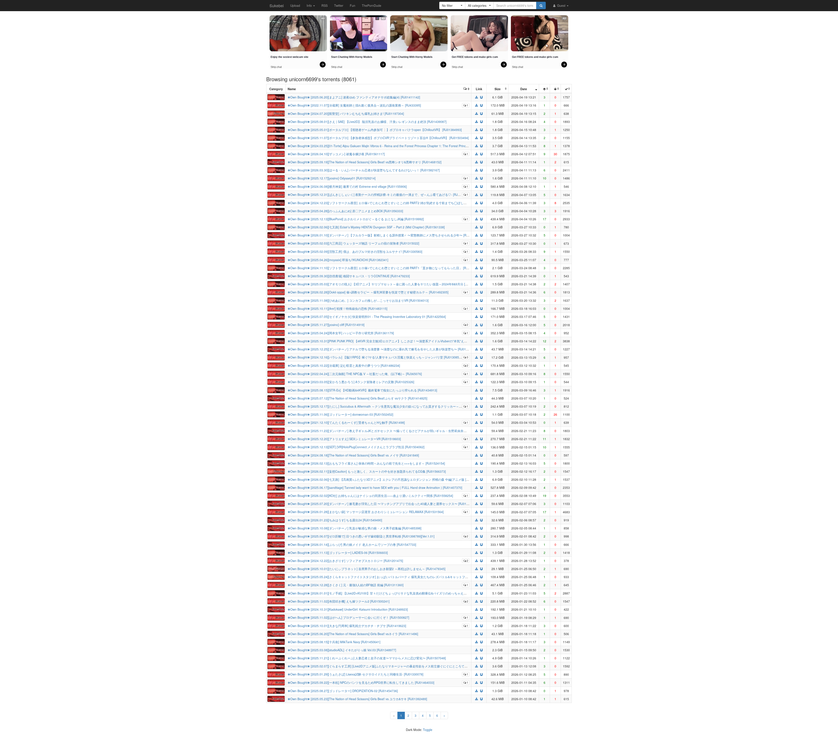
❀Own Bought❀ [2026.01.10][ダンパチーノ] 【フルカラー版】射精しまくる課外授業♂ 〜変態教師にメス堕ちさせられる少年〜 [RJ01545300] (385, 235)
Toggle (427, 729)
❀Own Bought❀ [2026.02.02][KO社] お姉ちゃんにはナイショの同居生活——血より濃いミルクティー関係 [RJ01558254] (370, 495)
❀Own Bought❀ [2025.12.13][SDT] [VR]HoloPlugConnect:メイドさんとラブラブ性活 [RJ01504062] (356, 447)
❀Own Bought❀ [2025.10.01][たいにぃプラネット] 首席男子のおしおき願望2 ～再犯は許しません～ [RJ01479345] (366, 569)
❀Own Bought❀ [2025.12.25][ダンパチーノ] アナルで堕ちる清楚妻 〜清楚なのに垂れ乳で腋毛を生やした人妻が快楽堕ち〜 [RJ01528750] (382, 349)
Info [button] (310, 5)
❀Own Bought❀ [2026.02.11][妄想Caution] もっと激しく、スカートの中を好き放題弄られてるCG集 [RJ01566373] (367, 471)
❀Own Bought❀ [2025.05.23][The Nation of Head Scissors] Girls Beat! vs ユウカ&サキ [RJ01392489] (357, 699)
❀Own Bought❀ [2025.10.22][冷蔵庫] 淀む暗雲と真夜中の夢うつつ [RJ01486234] (344, 365)
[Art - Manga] (276, 568)
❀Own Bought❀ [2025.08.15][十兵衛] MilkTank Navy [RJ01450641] (334, 642)
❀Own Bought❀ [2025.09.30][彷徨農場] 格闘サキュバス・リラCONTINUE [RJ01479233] (349, 276)
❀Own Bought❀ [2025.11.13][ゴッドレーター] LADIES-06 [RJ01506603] (338, 552)
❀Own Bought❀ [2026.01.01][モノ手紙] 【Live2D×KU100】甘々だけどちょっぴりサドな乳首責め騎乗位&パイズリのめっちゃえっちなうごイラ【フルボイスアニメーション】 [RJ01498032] (418, 593)
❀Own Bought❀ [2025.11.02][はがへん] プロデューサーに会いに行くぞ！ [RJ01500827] (348, 617)
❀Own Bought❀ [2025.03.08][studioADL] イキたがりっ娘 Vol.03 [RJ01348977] (342, 650)
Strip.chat (276, 67)
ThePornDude (371, 5)
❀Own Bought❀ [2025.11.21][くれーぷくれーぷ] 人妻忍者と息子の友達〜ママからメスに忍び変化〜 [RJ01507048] (367, 658)
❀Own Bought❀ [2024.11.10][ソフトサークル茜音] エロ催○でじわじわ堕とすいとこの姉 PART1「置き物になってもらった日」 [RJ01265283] (385, 268)
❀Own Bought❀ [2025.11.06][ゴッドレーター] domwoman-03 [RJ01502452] (340, 414)
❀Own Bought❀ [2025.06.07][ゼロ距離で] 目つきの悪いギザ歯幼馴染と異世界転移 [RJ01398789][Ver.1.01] (361, 536)
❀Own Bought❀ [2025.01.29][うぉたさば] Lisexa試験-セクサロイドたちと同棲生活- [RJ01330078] (355, 674)
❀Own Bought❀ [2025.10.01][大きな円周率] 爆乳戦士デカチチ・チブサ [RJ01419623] (347, 626)
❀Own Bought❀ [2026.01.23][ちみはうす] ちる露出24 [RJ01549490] (335, 520)
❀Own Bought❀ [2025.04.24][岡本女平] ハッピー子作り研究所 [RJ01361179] (341, 333)
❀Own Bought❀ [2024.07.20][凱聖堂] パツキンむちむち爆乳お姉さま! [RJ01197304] (346, 113)
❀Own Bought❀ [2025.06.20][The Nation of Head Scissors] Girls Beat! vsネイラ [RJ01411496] (353, 634)
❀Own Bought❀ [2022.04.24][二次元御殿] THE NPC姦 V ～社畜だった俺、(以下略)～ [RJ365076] (355, 374)
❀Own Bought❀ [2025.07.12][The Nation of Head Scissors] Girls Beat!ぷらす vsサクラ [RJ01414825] (357, 398)
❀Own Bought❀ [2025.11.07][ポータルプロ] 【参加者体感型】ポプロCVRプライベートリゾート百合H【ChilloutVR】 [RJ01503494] (378, 138)
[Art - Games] (276, 105)
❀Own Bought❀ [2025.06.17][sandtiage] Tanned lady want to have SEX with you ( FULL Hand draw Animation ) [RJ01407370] (375, 487)
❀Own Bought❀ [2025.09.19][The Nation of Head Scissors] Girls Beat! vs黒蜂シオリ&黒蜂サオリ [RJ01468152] (364, 162)
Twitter (338, 5)
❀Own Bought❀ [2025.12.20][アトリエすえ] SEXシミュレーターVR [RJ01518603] (344, 439)
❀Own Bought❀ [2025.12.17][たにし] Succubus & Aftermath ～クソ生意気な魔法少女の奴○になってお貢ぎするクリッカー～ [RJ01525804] (383, 406)
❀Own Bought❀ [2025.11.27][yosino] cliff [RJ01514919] (326, 324)
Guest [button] (561, 5)
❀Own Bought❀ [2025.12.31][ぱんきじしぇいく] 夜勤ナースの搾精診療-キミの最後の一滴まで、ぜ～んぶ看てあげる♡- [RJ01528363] (380, 194)
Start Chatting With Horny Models (351, 57)
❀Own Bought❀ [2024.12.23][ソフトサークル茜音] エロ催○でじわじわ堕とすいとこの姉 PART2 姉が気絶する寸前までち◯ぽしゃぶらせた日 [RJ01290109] (395, 203)
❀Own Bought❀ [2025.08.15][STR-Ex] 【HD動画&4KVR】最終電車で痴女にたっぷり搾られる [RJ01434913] (362, 390)
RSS (324, 5)
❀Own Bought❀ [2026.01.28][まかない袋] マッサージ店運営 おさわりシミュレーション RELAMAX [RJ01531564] (366, 512)
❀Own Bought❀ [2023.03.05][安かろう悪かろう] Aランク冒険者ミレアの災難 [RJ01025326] (351, 382)
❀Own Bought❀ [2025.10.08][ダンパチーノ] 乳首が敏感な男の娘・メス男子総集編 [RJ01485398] (354, 528)
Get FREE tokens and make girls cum (475, 57)
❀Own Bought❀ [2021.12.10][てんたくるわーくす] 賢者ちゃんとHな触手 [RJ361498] (346, 422)
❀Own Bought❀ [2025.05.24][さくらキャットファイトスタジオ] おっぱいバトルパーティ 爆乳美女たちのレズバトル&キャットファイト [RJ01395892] (391, 577)
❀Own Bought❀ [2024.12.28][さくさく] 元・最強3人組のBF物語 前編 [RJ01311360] (346, 585)
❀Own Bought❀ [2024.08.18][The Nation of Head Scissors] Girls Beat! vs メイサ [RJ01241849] (353, 455)
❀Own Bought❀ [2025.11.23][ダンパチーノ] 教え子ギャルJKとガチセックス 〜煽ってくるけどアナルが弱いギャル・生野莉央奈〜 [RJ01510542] (387, 431)
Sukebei (277, 5)
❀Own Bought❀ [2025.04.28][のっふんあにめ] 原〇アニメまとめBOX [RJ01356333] (345, 211)
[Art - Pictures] (276, 113)
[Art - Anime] (276, 97)
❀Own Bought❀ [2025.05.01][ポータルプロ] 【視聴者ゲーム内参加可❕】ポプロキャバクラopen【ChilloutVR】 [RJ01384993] (375, 130)
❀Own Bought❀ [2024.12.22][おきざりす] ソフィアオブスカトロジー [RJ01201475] (345, 560)
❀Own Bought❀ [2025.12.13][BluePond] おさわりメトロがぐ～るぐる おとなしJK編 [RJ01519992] (356, 219)
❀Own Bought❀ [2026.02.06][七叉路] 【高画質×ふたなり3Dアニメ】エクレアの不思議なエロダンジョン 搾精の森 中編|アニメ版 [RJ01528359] (386, 479)
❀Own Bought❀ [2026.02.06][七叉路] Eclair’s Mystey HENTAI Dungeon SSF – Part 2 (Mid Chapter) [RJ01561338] (366, 227)
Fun (352, 5)
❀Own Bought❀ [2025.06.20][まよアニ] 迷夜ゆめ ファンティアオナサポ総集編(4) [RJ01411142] (354, 97)
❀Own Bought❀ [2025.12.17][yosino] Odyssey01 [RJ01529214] (332, 178)
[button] (452, 5)
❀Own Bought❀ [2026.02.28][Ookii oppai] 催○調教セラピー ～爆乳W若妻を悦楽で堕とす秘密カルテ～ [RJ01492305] (368, 292)
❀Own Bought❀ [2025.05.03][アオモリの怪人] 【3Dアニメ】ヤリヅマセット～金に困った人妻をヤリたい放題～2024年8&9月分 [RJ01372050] (386, 284)
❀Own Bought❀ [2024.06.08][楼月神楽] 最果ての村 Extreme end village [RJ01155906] (347, 186)
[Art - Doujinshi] (276, 161)
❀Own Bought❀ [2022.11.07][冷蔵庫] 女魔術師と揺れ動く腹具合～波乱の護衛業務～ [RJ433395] (354, 105)
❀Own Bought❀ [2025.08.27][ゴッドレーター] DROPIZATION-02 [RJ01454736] (343, 691)
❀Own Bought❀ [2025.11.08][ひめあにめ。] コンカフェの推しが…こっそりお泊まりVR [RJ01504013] (358, 300)
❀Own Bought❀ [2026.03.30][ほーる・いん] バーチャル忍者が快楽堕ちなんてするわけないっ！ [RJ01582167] (364, 170)
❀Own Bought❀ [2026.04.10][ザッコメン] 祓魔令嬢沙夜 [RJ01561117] (336, 154)
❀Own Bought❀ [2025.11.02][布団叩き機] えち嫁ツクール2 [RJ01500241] (339, 601)
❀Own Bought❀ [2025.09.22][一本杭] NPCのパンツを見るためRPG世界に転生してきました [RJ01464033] (361, 682)
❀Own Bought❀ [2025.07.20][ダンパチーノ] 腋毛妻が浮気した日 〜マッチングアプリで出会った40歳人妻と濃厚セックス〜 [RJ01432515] (383, 503)
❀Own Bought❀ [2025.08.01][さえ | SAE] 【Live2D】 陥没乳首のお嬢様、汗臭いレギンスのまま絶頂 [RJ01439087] (367, 121)
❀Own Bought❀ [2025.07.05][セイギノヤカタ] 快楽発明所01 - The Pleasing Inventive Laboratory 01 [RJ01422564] (367, 316)
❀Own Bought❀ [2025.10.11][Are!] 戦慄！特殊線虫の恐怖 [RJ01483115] (337, 308)
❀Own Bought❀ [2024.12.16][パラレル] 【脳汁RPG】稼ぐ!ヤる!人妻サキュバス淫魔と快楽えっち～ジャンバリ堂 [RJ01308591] (375, 357)
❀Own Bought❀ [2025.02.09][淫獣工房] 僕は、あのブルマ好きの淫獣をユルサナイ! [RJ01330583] (355, 251)
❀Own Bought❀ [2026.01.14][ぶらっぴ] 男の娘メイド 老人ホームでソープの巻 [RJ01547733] (352, 544)
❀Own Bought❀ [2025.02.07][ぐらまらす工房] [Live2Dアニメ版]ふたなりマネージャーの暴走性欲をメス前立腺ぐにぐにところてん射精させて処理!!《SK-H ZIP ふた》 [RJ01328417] (412, 666)
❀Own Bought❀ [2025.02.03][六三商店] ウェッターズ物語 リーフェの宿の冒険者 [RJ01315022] (353, 243)
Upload (295, 5)
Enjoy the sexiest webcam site (289, 57)
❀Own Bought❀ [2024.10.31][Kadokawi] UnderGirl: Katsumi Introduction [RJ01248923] (348, 609)
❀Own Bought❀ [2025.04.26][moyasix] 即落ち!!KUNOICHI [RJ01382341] (338, 260)
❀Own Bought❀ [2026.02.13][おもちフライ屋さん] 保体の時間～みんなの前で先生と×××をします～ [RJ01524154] (366, 463)
